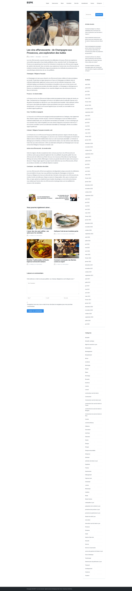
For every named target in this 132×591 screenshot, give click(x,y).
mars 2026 (87, 98)
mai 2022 (87, 247)
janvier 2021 (88, 303)
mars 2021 (87, 296)
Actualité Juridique (89, 341)
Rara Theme (60, 588)
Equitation (87, 464)
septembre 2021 (89, 275)
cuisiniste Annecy (89, 422)
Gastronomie (55, 3)
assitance (87, 362)
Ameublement (84, 3)
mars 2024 (87, 174)
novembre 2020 (89, 310)
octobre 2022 (88, 230)
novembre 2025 (89, 108)
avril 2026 (87, 94)
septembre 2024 (89, 154)
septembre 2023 (89, 195)
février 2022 (88, 258)
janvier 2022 (88, 261)
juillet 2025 (87, 119)
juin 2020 (87, 324)
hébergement (88, 474)
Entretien (87, 457)
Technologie (88, 558)
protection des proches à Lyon (92, 509)
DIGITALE (87, 433)
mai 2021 (87, 289)
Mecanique (87, 488)
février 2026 (88, 101)
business (87, 382)
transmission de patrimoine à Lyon (93, 561)
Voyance (87, 575)
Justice (87, 485)
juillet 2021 (87, 282)
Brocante (87, 379)
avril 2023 (87, 209)
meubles (87, 492)
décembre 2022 (89, 223)
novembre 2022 (89, 226)
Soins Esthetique (89, 554)
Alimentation (38, 56)
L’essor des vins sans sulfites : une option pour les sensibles (38, 232)
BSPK (30, 2)
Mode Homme (88, 499)
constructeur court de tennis (92, 393)
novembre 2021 (89, 268)
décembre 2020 (89, 306)
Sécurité (87, 540)
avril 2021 (87, 292)
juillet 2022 (87, 240)
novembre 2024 (89, 147)
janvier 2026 (88, 105)
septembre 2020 (89, 317)
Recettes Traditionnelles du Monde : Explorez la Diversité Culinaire (38, 261)
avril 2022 (87, 251)
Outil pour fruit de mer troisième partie (66, 231)
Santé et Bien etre (89, 537)
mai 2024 (87, 167)
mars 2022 (87, 254)
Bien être (76, 3)
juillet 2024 (87, 160)
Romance (87, 527)
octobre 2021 (88, 272)
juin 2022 (87, 244)
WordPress (70, 588)
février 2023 (88, 216)
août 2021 (87, 279)
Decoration (87, 429)
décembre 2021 (89, 265)
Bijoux (86, 372)
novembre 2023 (89, 188)
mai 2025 (87, 126)
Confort (87, 386)
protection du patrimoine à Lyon (92, 513)
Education (87, 436)
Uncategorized (88, 568)
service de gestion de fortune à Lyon (94, 551)
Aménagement (88, 351)
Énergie (87, 443)
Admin (59, 233)
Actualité (87, 337)
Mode (62, 3)
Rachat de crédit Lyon (90, 516)
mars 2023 (87, 213)
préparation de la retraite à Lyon (92, 506)
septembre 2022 (89, 233)
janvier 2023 (88, 219)
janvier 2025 (88, 140)
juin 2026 (87, 91)
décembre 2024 (89, 143)
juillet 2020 (87, 320)
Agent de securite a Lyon (91, 344)
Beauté (87, 369)
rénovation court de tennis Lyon (92, 523)
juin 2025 (87, 122)
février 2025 (88, 136)
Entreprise (99, 3)
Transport (87, 565)
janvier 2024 (88, 181)
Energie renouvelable (90, 450)
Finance (87, 468)
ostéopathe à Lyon (89, 502)
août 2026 (87, 84)
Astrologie (87, 365)
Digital (47, 3)
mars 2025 (87, 133)
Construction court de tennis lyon (93, 400)
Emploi (86, 440)
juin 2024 (87, 164)
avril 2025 (87, 129)
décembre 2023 (89, 185)
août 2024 (87, 157)
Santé (86, 534)
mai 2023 (87, 206)
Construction (88, 396)
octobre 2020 (88, 313)
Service (87, 544)
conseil (87, 389)
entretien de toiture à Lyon (91, 461)
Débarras (87, 426)
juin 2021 (87, 285)
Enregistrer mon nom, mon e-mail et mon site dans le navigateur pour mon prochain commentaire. (49, 305)
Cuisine (92, 3)
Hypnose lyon (88, 478)
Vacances (87, 572)
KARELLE (32, 56)
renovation (87, 520)
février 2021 (88, 299)
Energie (87, 447)
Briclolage (87, 375)
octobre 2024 (88, 150)
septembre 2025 (89, 112)
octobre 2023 (88, 192)
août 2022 (87, 237)
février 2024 (88, 178)
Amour (86, 358)
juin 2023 (87, 202)
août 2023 (87, 199)
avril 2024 (87, 171)
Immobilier (69, 3)
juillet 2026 (87, 88)
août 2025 (87, 115)
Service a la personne (90, 547)
